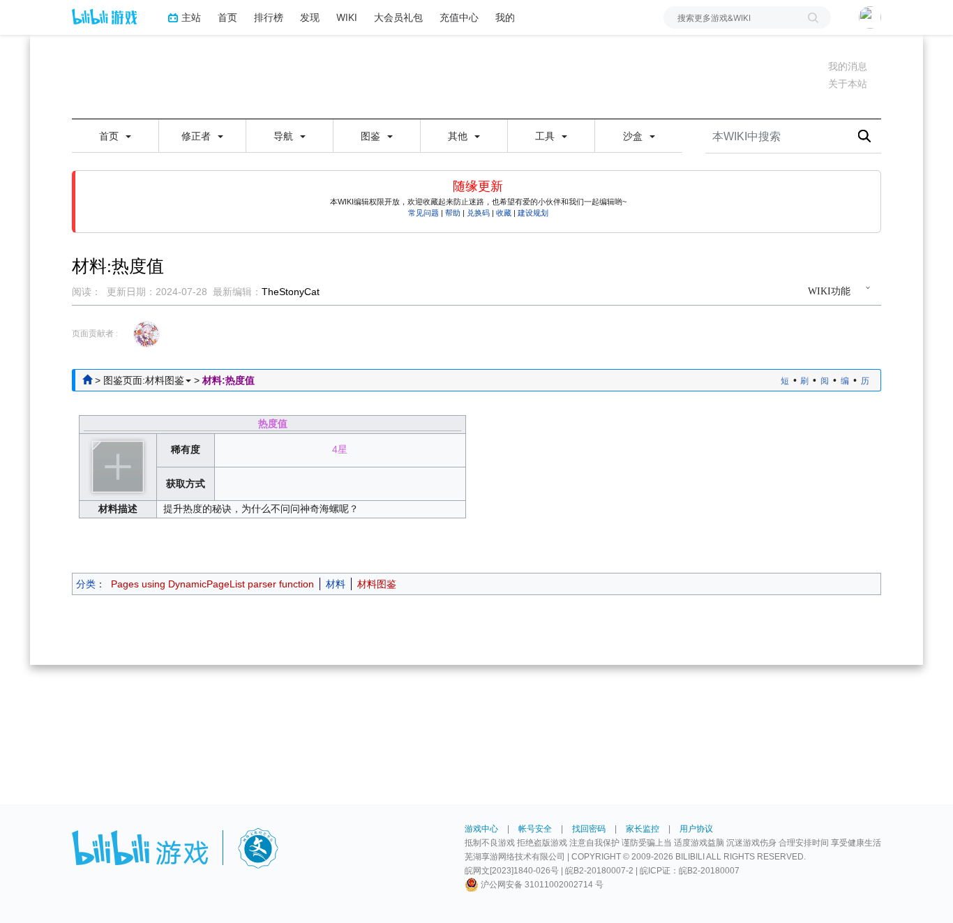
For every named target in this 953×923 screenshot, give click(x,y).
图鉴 (372, 136)
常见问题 (423, 213)
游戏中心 (481, 829)
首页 (227, 17)
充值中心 (459, 17)
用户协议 (696, 829)
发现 (310, 17)
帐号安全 (535, 829)
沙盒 (634, 136)
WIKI (346, 17)
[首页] (87, 380)
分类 (86, 584)
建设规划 (533, 213)
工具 (546, 136)
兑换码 (478, 213)
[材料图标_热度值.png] (118, 466)
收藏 (503, 213)
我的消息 (847, 66)
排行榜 (268, 17)
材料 (335, 584)
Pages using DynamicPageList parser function (212, 584)
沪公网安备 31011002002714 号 (541, 885)
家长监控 (642, 829)
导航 (284, 136)
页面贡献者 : (95, 333)
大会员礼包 (398, 17)
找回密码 (589, 829)
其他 (459, 136)
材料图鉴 (376, 584)
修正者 (197, 136)
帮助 (452, 213)
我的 (505, 17)
